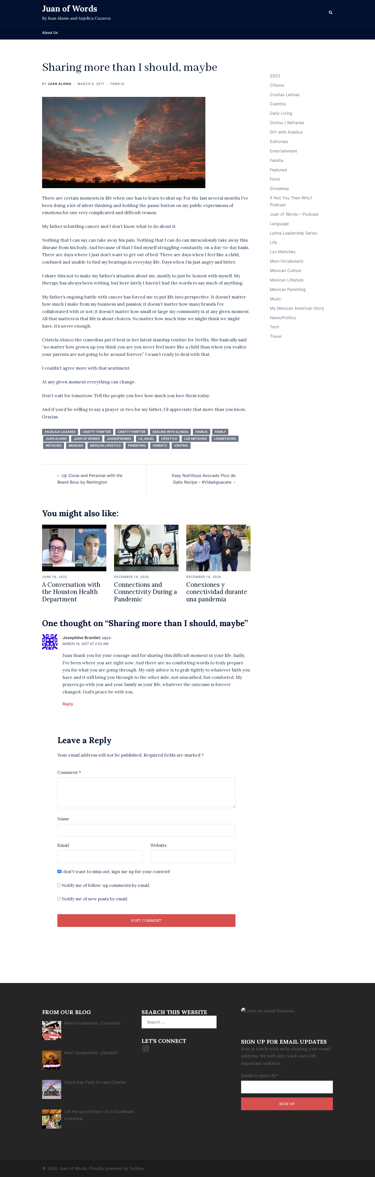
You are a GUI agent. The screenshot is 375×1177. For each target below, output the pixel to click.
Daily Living (281, 113)
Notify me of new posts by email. (95, 899)
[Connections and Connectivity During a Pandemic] (146, 547)
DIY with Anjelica (286, 132)
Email (63, 845)
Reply (67, 703)
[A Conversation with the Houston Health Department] (74, 547)
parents (160, 445)
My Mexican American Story (297, 308)
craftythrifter (131, 432)
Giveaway (279, 188)
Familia (117, 84)
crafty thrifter (97, 432)
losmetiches (225, 439)
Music (275, 298)
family (220, 432)
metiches (53, 445)
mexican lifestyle (105, 445)
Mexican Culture (285, 270)
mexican (76, 445)
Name (63, 819)
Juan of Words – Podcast (294, 214)
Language (279, 223)
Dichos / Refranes (287, 122)
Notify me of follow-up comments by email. (106, 885)
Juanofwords (119, 439)
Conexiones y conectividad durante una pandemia (216, 592)
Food (275, 179)
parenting (137, 445)
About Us (50, 32)
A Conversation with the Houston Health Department (71, 592)
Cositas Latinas (284, 94)
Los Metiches (195, 439)
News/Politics (283, 317)
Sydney (137, 1168)
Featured (278, 169)
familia (201, 432)
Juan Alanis (59, 84)
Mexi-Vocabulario (287, 261)
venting (181, 445)
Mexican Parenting (288, 289)
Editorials (279, 141)
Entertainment (283, 150)
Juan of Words (69, 8)
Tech (274, 326)
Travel (276, 336)
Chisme (277, 85)
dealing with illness (170, 432)
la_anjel (146, 439)
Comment (69, 772)
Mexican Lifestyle (287, 279)
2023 (275, 75)
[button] (331, 13)
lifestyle (169, 439)
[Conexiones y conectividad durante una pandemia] (218, 547)
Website (158, 845)
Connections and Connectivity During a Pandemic (145, 592)
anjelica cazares (60, 432)
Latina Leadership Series (293, 233)
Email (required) (259, 1075)
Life (273, 242)
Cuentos (278, 103)
